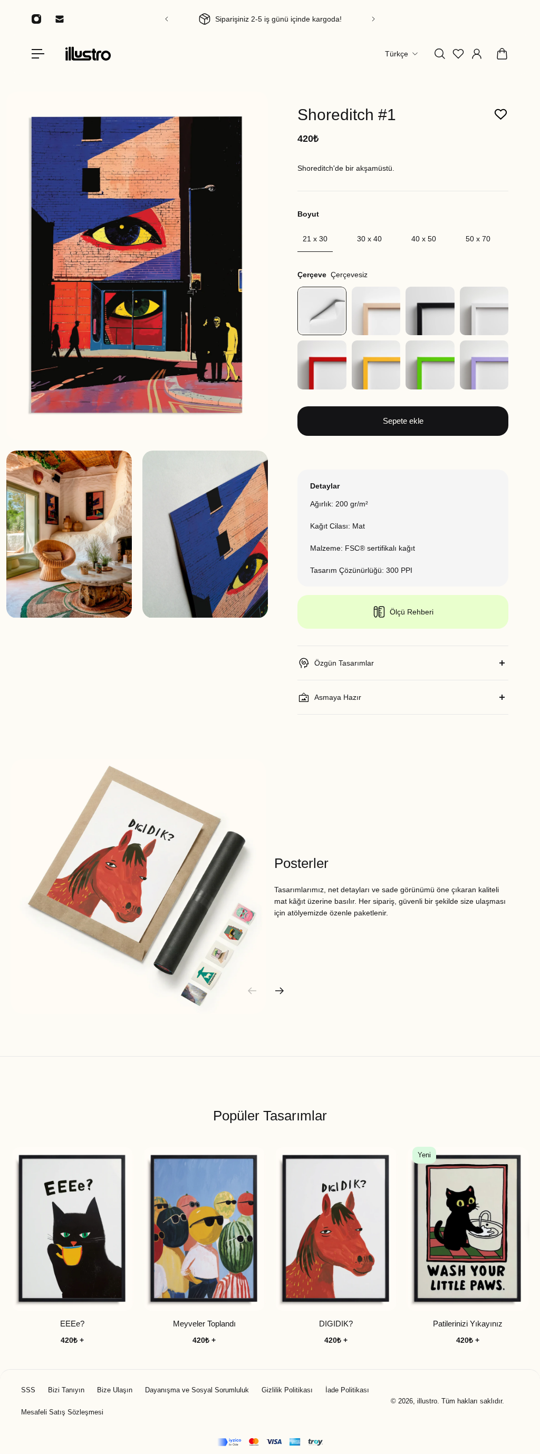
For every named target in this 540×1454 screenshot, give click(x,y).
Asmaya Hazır (337, 697)
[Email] (59, 19)
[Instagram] (36, 19)
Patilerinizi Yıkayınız (468, 1323)
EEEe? (72, 1323)
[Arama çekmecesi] (439, 53)
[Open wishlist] (458, 54)
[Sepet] (502, 53)
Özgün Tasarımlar (344, 663)
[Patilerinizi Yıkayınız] (467, 1229)
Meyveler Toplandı (204, 1323)
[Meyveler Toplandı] (204, 1229)
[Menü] (38, 54)
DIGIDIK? (336, 1323)
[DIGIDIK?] (336, 1229)
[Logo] (88, 53)
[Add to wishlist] (500, 114)
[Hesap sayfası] (476, 53)
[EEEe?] (72, 1229)
